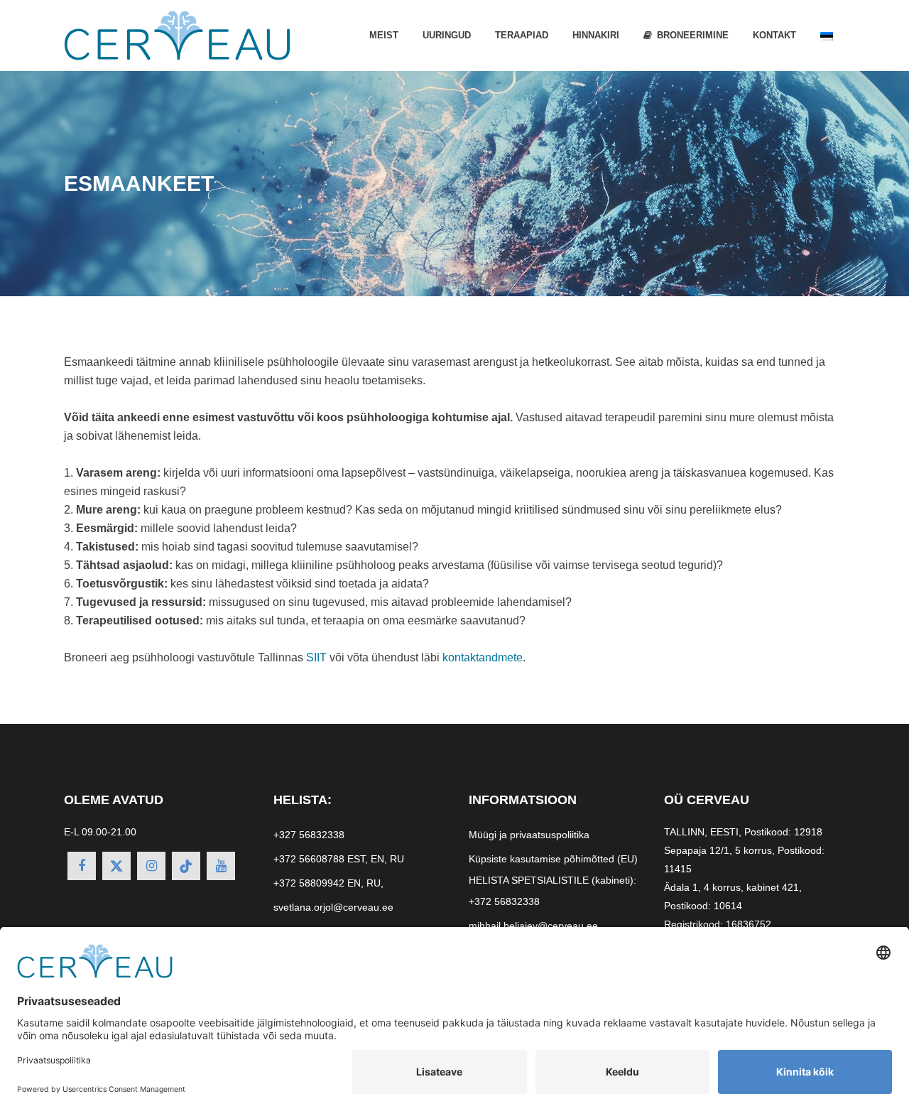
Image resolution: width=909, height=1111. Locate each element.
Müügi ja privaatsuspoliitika (529, 834)
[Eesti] (826, 35)
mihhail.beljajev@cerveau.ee (533, 925)
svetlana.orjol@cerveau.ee (333, 907)
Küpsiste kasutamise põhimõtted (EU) (553, 859)
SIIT (316, 657)
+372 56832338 (504, 901)
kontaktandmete (482, 657)
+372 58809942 (308, 883)
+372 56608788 (308, 859)
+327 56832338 (308, 834)
